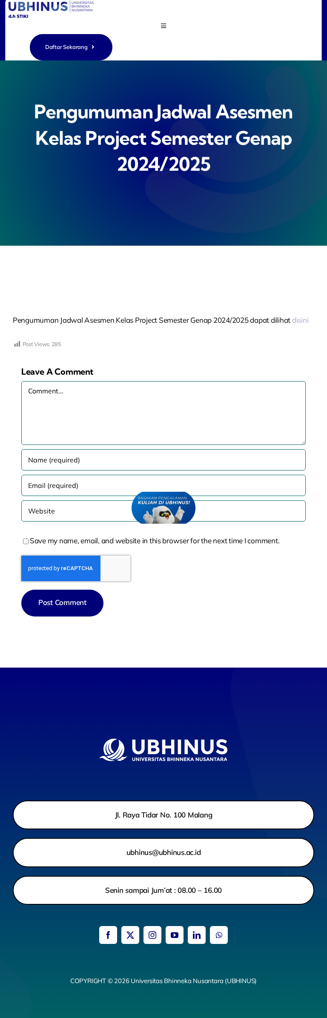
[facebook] (108, 935)
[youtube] (175, 935)
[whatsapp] (219, 935)
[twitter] (130, 935)
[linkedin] (197, 935)
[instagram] (152, 935)
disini (300, 319)
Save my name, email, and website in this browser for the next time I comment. (154, 540)
